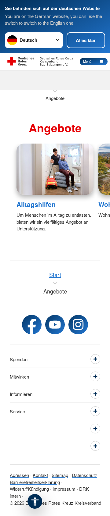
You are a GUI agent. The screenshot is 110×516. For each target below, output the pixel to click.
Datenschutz (84, 475)
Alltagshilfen (36, 204)
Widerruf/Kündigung (29, 489)
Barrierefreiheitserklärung (35, 482)
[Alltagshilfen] (55, 169)
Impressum (64, 489)
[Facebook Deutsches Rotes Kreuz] (32, 324)
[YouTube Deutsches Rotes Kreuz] (55, 324)
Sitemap (60, 475)
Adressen (19, 475)
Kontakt (40, 475)
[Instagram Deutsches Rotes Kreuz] (78, 324)
